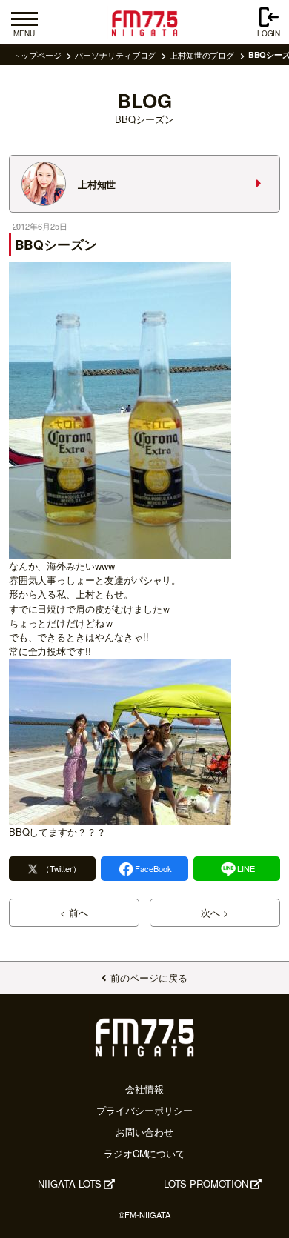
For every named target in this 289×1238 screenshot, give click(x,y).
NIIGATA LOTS (70, 1184)
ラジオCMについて (144, 1153)
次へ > (215, 912)
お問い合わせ (144, 1132)
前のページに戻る (148, 978)
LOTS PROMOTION (206, 1184)
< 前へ (74, 912)
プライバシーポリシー (144, 1110)
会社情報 (144, 1089)
